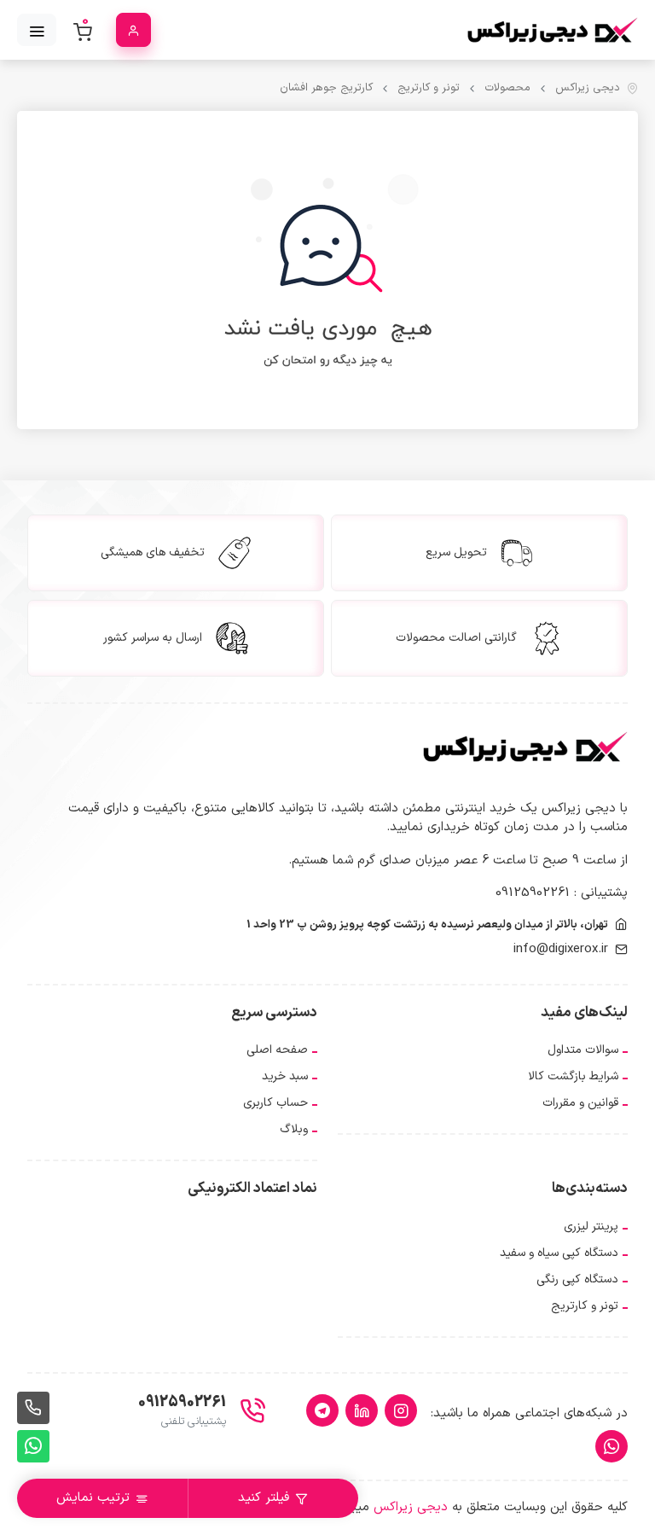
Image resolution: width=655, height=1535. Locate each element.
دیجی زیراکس (587, 88)
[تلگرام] (322, 1410)
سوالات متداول (583, 1050)
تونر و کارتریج (428, 88)
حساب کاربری (275, 1103)
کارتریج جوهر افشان (326, 88)
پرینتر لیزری (591, 1227)
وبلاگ (294, 1129)
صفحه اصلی (277, 1050)
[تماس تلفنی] (33, 1408)
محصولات (507, 88)
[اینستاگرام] (401, 1410)
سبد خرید (285, 1076)
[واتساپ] (611, 1446)
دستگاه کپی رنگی (577, 1279)
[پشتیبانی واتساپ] (33, 1446)
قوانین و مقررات (580, 1103)
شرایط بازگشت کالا (573, 1076)
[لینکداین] (361, 1410)
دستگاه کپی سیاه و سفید (559, 1253)
